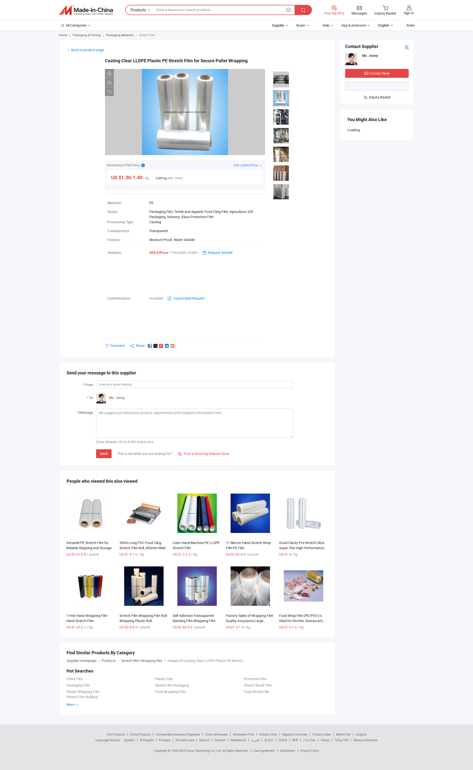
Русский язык (185, 740)
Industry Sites (268, 734)
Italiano (204, 740)
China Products (140, 734)
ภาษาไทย (309, 740)
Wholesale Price (243, 734)
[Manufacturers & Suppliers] (86, 10)
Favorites (117, 345)
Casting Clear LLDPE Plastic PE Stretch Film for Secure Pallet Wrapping (176, 60)
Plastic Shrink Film (258, 685)
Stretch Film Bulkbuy (82, 696)
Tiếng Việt (341, 740)
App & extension (353, 25)
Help (325, 25)
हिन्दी (295, 740)
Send (104, 453)
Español (129, 740)
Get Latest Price (246, 165)
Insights (361, 734)
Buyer (300, 25)
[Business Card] (407, 47)
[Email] (172, 346)
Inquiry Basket (380, 97)
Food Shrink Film (256, 691)
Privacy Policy (309, 751)
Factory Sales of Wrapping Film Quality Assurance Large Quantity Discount (249, 620)
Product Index (321, 734)
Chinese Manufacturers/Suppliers (178, 734)
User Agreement (264, 751)
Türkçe (325, 740)
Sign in (409, 13)
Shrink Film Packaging (172, 685)
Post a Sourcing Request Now (203, 453)
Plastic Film (164, 678)
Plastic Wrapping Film (83, 691)
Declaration (287, 751)
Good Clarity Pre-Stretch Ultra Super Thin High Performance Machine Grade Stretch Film (301, 547)
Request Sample (220, 252)
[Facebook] (150, 346)
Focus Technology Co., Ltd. (204, 751)
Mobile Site (343, 734)
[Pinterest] (161, 346)
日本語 (282, 740)
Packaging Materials (120, 35)
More (71, 704)
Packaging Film (78, 685)
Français (164, 740)
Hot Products (116, 734)
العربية (255, 740)
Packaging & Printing (87, 35)
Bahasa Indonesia (365, 740)
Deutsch (220, 740)
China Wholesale (216, 734)
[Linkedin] (167, 346)
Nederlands (238, 740)
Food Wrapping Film (170, 691)
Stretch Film (147, 35)
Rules (410, 25)
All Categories (76, 25)
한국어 (268, 740)
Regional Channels (294, 734)
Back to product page (87, 50)
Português (147, 740)
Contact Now (380, 73)
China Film (75, 678)
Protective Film (255, 678)
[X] (155, 346)
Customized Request (189, 298)
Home (63, 35)
